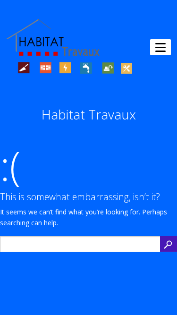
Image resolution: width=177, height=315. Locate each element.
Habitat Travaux (89, 114)
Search (168, 244)
